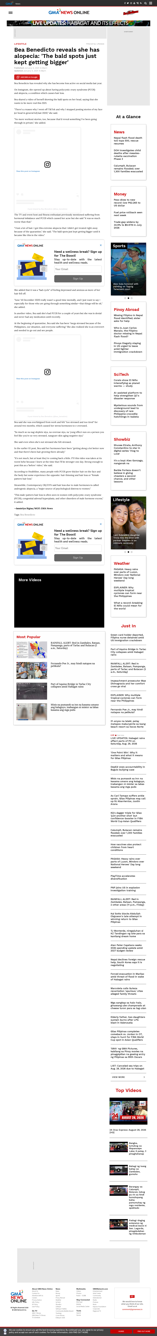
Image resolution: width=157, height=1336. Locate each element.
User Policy (35, 1307)
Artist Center (97, 1293)
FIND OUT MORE (144, 1331)
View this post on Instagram (28, 171)
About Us (35, 1291)
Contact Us (35, 1293)
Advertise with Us (37, 1296)
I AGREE (121, 1331)
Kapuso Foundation (99, 1307)
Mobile (78, 1304)
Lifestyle (58, 1307)
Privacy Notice (37, 1300)
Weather (58, 1300)
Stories (78, 1315)
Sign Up (78, 278)
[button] (125, 298)
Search (78, 1313)
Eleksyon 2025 (60, 1318)
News (17, 3)
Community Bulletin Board (64, 1311)
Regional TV (97, 1311)
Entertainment (97, 1291)
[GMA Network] (9, 3)
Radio (95, 1300)
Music (95, 1304)
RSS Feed (79, 1302)
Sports (58, 1296)
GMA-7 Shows (36, 1313)
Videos (78, 1291)
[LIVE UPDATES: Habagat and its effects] (78, 23)
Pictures (95, 1302)
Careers (34, 1298)
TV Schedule (36, 1317)
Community (97, 1296)
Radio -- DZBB (81, 1296)
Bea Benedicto (27, 514)
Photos (78, 1293)
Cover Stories (60, 1315)
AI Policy (35, 1304)
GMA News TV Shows (39, 1315)
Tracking (58, 1313)
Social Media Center (82, 1306)
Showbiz (58, 1304)
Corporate (96, 1309)
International (97, 1298)
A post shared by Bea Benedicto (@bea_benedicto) (47, 209)
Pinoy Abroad (60, 1298)
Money (58, 1293)
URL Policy (35, 1302)
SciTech (58, 1302)
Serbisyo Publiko (61, 1309)
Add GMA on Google (27, 77)
